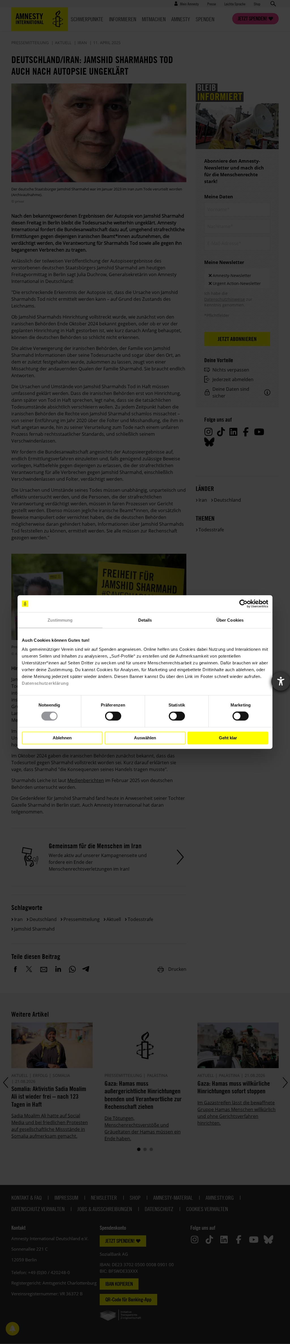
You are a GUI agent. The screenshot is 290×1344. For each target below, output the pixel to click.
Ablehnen (62, 737)
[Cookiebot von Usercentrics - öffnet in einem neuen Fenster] (243, 604)
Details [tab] (145, 620)
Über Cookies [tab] (230, 620)
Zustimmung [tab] (60, 620)
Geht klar (228, 737)
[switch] (113, 716)
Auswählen (145, 737)
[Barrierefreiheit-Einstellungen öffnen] (280, 681)
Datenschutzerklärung (45, 682)
